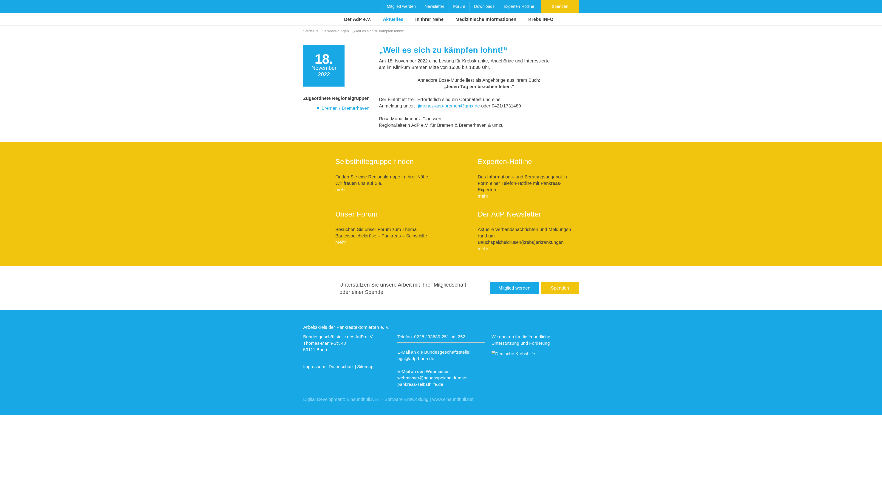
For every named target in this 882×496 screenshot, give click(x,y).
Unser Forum (356, 214)
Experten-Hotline (518, 6)
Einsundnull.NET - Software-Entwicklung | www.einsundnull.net (410, 399)
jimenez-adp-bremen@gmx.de (449, 105)
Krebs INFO (541, 19)
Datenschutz (341, 366)
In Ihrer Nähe (429, 19)
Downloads (484, 6)
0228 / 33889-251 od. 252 (439, 336)
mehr (340, 189)
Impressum (314, 366)
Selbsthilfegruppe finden (374, 162)
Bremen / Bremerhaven (345, 108)
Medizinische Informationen (485, 19)
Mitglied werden (401, 6)
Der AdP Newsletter (509, 214)
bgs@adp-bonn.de (415, 358)
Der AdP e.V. (357, 19)
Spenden (560, 6)
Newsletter (434, 6)
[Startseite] (312, 13)
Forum (459, 6)
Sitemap (365, 366)
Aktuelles (393, 19)
